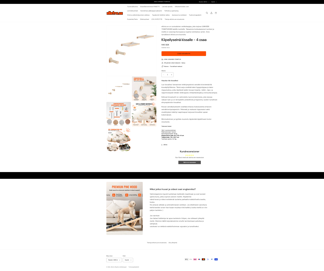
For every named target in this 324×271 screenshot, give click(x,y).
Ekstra (112, 267)
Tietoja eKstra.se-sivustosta (157, 242)
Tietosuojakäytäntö (134, 267)
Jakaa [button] (165, 144)
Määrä (163, 71)
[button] (207, 13)
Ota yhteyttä (173, 242)
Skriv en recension (189, 162)
